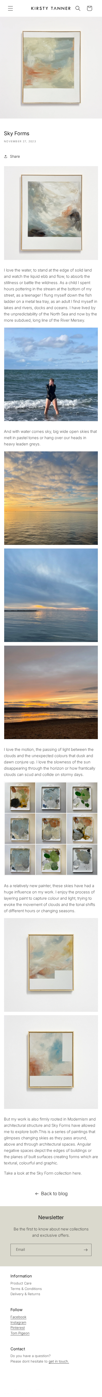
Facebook (18, 1317)
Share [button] (15, 156)
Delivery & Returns (25, 1294)
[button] (10, 8)
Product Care (21, 1283)
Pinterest (17, 1327)
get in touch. (59, 1361)
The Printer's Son (25, 1393)
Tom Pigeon (20, 1333)
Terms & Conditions (26, 1289)
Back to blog (54, 1193)
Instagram (18, 1322)
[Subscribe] (85, 1250)
